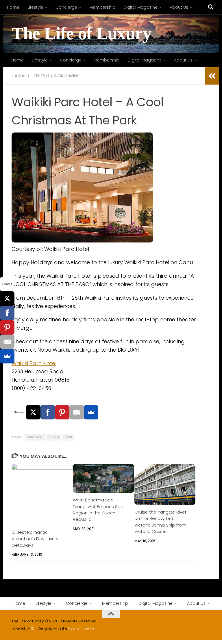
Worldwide (66, 76)
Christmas (35, 437)
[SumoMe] (91, 412)
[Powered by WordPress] (32, 628)
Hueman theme (81, 628)
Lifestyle (35, 7)
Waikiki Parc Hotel (34, 363)
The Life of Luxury (81, 33)
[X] (33, 412)
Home (13, 7)
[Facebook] (47, 412)
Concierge (66, 7)
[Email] (76, 412)
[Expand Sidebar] (212, 76)
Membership (102, 7)
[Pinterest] (62, 412)
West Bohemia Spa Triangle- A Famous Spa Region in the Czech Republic (98, 509)
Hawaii (19, 76)
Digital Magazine (140, 7)
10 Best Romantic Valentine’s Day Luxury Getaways (35, 538)
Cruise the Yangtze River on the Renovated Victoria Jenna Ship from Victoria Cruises (160, 521)
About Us (179, 7)
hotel (68, 437)
